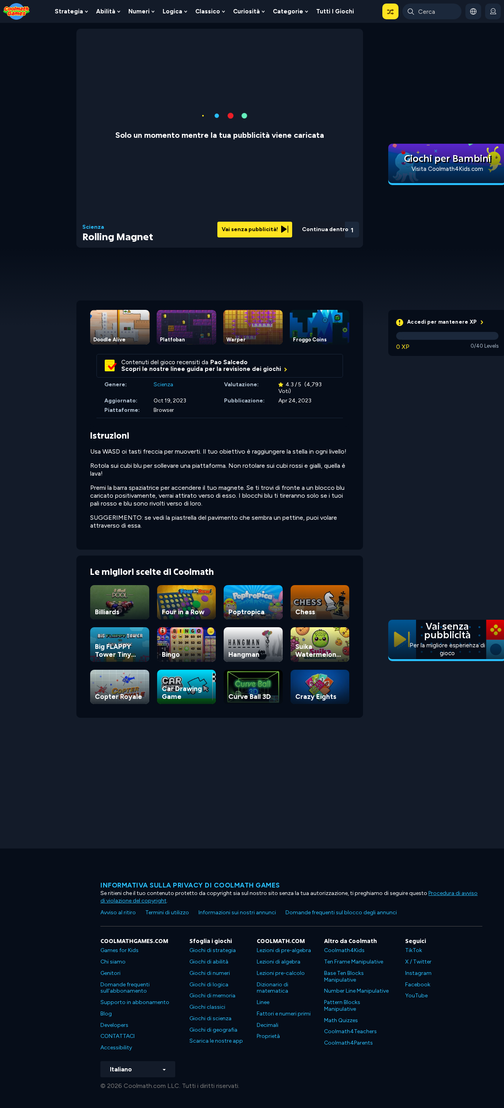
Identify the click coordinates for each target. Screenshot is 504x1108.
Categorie (288, 11)
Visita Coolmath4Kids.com (447, 168)
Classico (207, 11)
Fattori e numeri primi (284, 1013)
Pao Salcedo (229, 362)
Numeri (139, 11)
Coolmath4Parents (348, 1042)
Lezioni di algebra (278, 961)
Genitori (110, 973)
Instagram (418, 973)
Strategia (69, 11)
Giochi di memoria (212, 995)
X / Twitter (418, 961)
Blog (106, 1013)
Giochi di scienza (210, 1018)
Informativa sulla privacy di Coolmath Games (190, 885)
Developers (114, 1025)
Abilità (105, 11)
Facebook (417, 984)
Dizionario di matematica (272, 988)
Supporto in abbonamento (134, 1002)
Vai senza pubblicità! (250, 229)
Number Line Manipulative (356, 991)
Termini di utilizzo (167, 912)
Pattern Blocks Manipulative (342, 1005)
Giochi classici (207, 1007)
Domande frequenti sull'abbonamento (125, 988)
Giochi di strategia (212, 950)
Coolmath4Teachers (350, 1031)
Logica (172, 11)
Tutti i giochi (335, 11)
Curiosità (246, 11)
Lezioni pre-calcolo (281, 973)
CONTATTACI (117, 1036)
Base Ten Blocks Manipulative (344, 976)
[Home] (16, 11)
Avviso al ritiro (118, 912)
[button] (390, 11)
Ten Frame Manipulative (353, 961)
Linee (263, 1002)
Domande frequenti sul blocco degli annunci (341, 912)
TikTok (413, 950)
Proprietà (268, 1036)
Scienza (93, 227)
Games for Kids (119, 950)
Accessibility (116, 1047)
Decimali (267, 1025)
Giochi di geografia (213, 1029)
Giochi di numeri (209, 973)
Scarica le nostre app (216, 1041)
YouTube (416, 995)
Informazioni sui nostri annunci (237, 912)
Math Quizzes (341, 1020)
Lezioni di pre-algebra (284, 950)
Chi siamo (113, 961)
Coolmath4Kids (344, 950)
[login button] (493, 11)
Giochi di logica (208, 984)
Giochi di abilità (208, 961)
